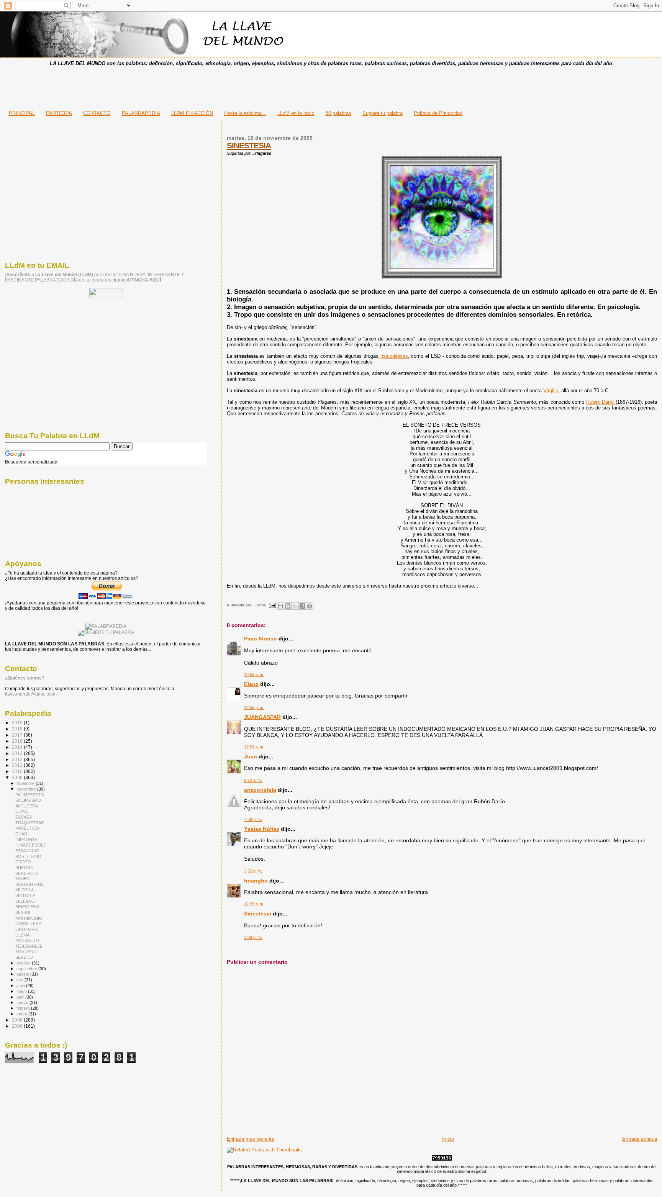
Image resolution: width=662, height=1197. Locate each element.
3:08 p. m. (253, 937)
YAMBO (22, 878)
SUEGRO (24, 867)
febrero (23, 1008)
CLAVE (21, 811)
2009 (18, 777)
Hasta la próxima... (245, 113)
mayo (22, 991)
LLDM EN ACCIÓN (192, 113)
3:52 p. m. (253, 871)
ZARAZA (23, 817)
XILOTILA (24, 890)
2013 (18, 753)
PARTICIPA (59, 113)
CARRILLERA (28, 923)
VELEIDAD (25, 901)
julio (20, 980)
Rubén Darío (601, 402)
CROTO (23, 862)
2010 (18, 771)
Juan (250, 756)
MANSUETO (27, 940)
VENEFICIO (26, 873)
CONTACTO (96, 113)
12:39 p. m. (254, 904)
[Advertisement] (331, 86)
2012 (18, 759)
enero (22, 1014)
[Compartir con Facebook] (302, 606)
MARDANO (26, 951)
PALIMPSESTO (29, 795)
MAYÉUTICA (27, 828)
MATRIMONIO (29, 918)
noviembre (26, 789)
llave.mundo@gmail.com (31, 694)
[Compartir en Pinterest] (309, 606)
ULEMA (22, 935)
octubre (24, 963)
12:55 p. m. (254, 707)
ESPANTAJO (27, 850)
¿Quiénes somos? (24, 678)
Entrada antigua (639, 1139)
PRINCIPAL (22, 113)
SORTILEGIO (28, 856)
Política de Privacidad (438, 113)
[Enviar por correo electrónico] (280, 606)
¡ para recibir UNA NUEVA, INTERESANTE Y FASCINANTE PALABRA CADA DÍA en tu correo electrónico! (94, 277)
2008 (18, 1019)
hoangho (256, 881)
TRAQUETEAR (29, 822)
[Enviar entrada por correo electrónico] (272, 605)
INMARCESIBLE (30, 845)
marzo (22, 1002)
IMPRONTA (26, 839)
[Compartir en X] (295, 606)
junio (21, 985)
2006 (18, 1025)
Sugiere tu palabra (382, 113)
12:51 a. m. (254, 747)
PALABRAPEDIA (141, 113)
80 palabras (338, 113)
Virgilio (550, 390)
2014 (18, 747)
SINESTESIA (249, 145)
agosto (23, 974)
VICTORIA (25, 895)
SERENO (24, 957)
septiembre (27, 968)
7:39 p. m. (253, 819)
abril (20, 997)
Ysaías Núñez (261, 829)
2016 (18, 741)
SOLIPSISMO (28, 800)
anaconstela (260, 790)
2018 (18, 728)
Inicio (448, 1139)
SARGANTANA (29, 884)
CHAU (21, 834)
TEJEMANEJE (29, 946)
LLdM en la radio (295, 113)
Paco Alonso (260, 638)
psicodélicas (393, 356)
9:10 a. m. (253, 780)
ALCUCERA (26, 806)
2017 (18, 734)
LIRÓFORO (26, 929)
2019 (18, 722)
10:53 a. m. (254, 674)
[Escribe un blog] (288, 606)
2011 (18, 765)
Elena (251, 684)
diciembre (26, 783)
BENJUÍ (22, 912)
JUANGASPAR (262, 717)
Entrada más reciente (250, 1139)
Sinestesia (257, 913)
